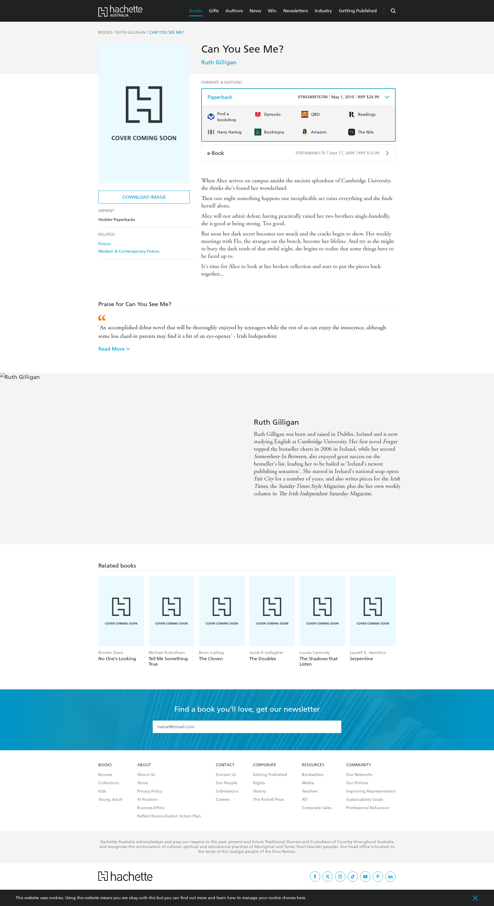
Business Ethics (150, 808)
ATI (305, 800)
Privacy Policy (149, 791)
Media (308, 783)
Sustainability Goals (364, 800)
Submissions (227, 791)
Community (358, 765)
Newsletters (295, 10)
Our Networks (359, 775)
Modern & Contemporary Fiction (129, 251)
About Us (146, 775)
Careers (223, 800)
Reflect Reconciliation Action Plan (169, 816)
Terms (142, 783)
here (301, 897)
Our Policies (357, 783)
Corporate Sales (316, 808)
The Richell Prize (268, 800)
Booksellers (312, 775)
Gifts (214, 10)
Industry (323, 10)
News (255, 10)
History (259, 791)
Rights (259, 783)
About (144, 765)
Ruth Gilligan (218, 62)
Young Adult (110, 800)
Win (272, 10)
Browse (105, 775)
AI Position (147, 800)
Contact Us (226, 775)
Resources (313, 765)
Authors (234, 10)
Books (195, 10)
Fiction (104, 244)
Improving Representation (371, 791)
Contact (225, 765)
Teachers (310, 791)
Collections (108, 783)
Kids (102, 791)
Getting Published (358, 10)
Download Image (144, 197)
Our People (226, 783)
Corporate (264, 765)
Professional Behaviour (367, 808)
